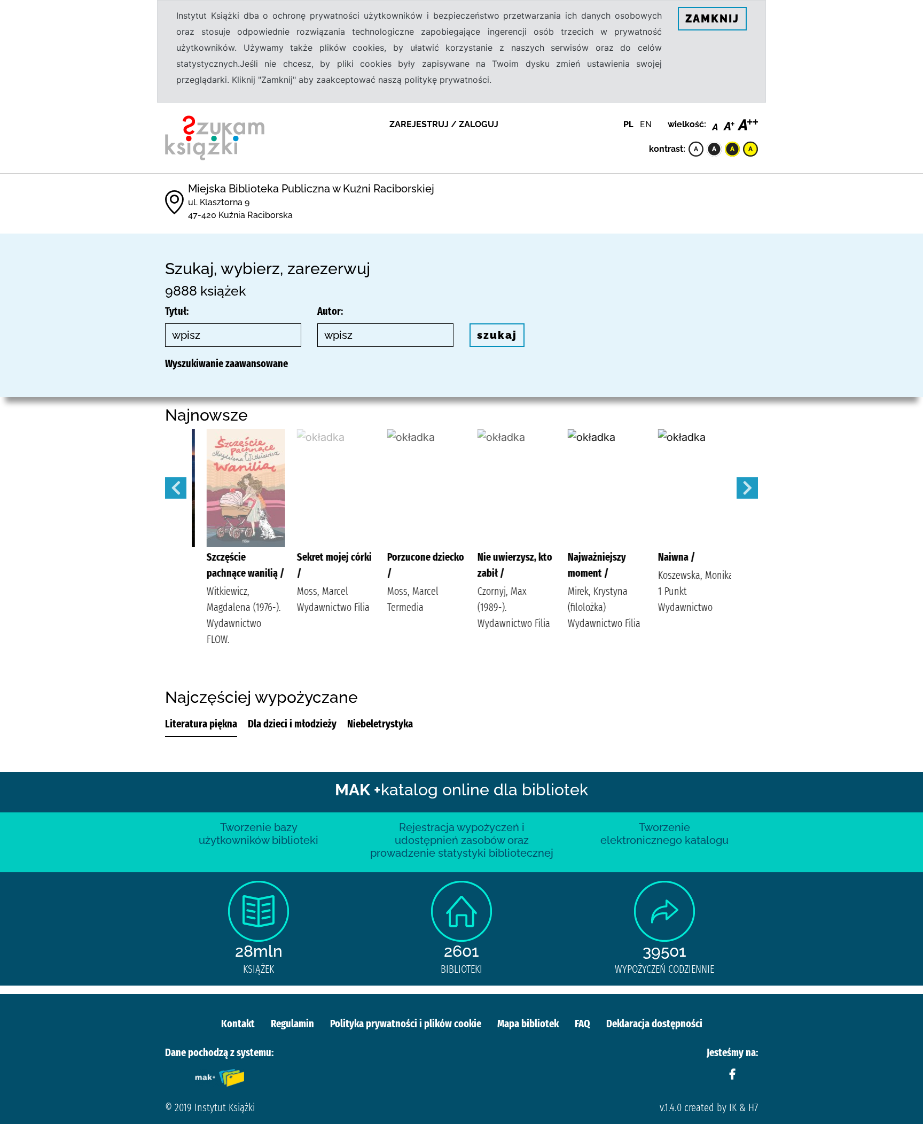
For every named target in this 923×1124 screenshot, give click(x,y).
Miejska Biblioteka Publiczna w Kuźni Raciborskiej (311, 188)
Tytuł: (177, 311)
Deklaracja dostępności (654, 1023)
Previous (175, 488)
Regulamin (292, 1023)
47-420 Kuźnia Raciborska (240, 215)
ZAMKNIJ (712, 18)
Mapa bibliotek (528, 1023)
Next (747, 488)
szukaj (497, 335)
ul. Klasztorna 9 (218, 202)
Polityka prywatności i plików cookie (405, 1023)
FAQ (582, 1023)
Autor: (330, 311)
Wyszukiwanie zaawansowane (226, 363)
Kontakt (238, 1023)
